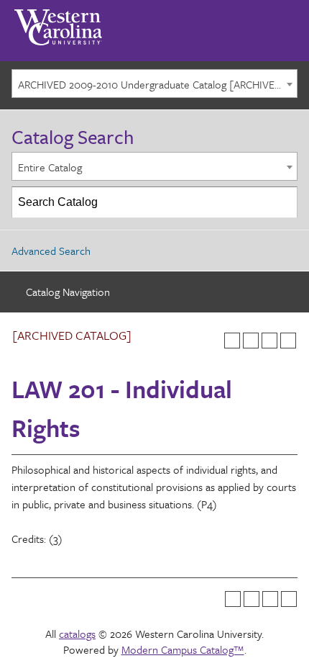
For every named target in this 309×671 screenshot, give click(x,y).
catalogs (77, 633)
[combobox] (154, 83)
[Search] (282, 202)
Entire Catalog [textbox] (50, 167)
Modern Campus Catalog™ (182, 649)
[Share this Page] (251, 340)
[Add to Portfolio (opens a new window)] (232, 340)
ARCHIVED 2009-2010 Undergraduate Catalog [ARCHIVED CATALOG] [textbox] (157, 84)
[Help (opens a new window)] (288, 340)
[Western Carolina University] (58, 22)
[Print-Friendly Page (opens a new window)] (269, 340)
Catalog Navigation (68, 292)
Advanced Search (51, 250)
